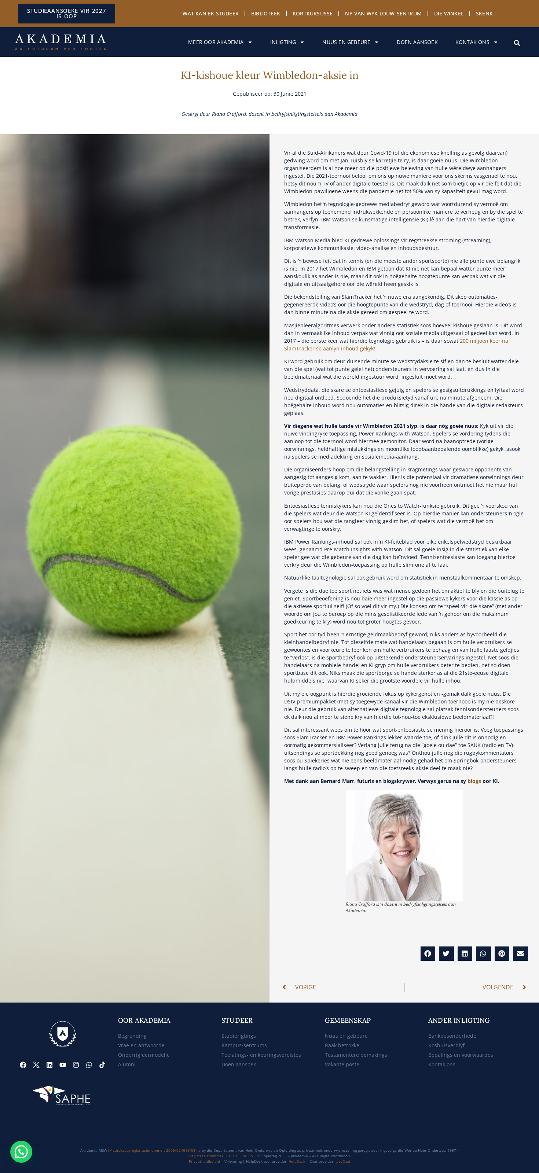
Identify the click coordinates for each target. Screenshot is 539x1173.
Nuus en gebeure (346, 41)
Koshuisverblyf (446, 1045)
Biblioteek (265, 13)
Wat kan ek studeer (211, 13)
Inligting (283, 41)
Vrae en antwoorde (141, 1045)
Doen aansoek (417, 41)
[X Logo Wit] (36, 1064)
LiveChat (343, 1161)
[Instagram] (75, 1064)
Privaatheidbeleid (204, 1161)
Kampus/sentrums (244, 1045)
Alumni (127, 1064)
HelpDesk (297, 1161)
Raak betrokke (342, 1045)
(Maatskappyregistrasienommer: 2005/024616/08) (152, 1150)
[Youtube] (62, 1064)
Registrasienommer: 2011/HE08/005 (221, 1155)
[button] (516, 42)
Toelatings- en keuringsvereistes (261, 1054)
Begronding (132, 1035)
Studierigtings (238, 1035)
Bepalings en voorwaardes (460, 1054)
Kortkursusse (313, 13)
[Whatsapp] (89, 1064)
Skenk (484, 13)
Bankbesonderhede (452, 1035)
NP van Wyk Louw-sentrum (383, 13)
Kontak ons (472, 41)
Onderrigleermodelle (144, 1054)
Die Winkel (448, 13)
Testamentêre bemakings (356, 1054)
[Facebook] (23, 1064)
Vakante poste (342, 1064)
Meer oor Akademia (215, 41)
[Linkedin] (49, 1064)
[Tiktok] (102, 1064)
